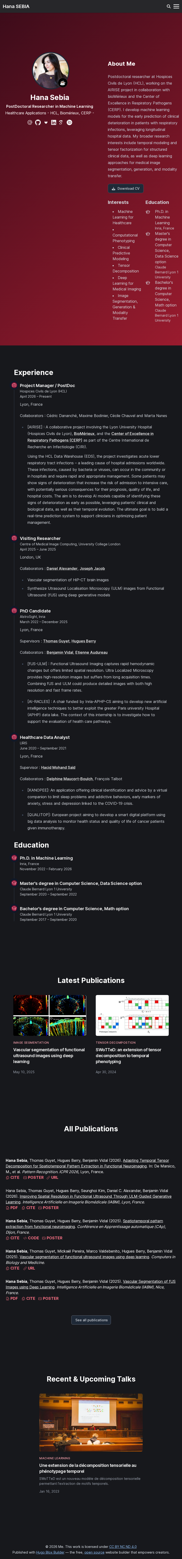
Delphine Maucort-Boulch (70, 778)
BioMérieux (84, 433)
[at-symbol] (30, 122)
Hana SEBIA (16, 6)
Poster (35, 1177)
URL (54, 1177)
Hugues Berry (84, 641)
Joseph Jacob (92, 568)
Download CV (129, 188)
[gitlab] (46, 122)
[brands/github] (38, 122)
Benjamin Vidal (60, 652)
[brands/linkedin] (53, 122)
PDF (13, 1207)
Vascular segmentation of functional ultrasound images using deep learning (84, 1256)
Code (33, 1238)
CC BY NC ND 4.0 (123, 1547)
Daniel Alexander (62, 568)
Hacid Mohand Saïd (58, 767)
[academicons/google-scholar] (61, 122)
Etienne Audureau (91, 652)
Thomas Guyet (56, 641)
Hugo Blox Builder (50, 1552)
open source (94, 1552)
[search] (168, 6)
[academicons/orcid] (69, 122)
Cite (14, 1177)
